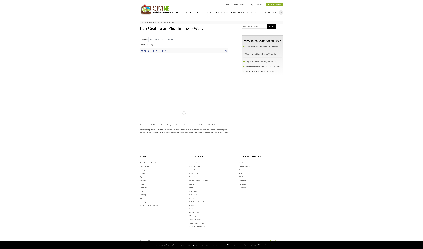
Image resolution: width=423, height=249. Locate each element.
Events (250, 12)
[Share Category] (148, 50)
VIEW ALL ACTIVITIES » (149, 205)
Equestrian (143, 177)
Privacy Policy (243, 184)
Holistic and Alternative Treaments (201, 202)
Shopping (192, 216)
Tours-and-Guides (195, 219)
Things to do (164, 12)
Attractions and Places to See (149, 163)
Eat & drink (220, 12)
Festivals (143, 180)
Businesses (236, 12)
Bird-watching (144, 166)
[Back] (141, 50)
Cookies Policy (243, 180)
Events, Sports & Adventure (198, 180)
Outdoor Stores (194, 212)
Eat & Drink (193, 173)
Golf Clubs (143, 188)
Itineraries (143, 191)
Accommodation (194, 163)
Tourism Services (238, 5)
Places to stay (201, 12)
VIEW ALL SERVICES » (197, 227)
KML (156, 51)
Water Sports (144, 202)
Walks (170, 39)
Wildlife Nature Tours (196, 223)
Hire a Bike (193, 195)
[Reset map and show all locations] (226, 50)
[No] (420, 245)
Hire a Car (193, 198)
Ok (265, 245)
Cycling (142, 170)
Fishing (142, 184)
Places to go (182, 12)
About (228, 5)
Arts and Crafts (194, 166)
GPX (164, 51)
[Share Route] (145, 50)
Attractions (193, 170)
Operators (192, 205)
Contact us (259, 5)
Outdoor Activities (195, 209)
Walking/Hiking (156, 39)
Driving (142, 173)
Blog (251, 5)
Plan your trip (267, 12)
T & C (241, 177)
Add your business (275, 4)
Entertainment (194, 177)
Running (143, 195)
